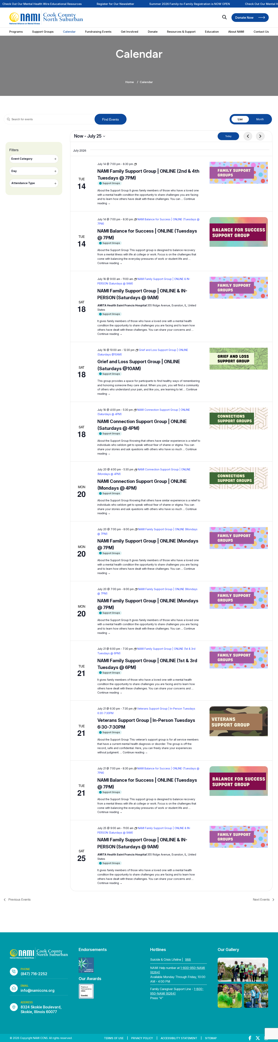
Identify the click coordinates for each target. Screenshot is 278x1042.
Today (228, 136)
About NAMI (236, 31)
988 (188, 959)
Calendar (69, 31)
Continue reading (109, 263)
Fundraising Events (98, 31)
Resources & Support (181, 31)
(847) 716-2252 (34, 974)
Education (212, 31)
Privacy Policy (142, 1038)
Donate (153, 31)
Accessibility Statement (179, 1038)
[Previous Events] (248, 136)
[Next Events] (260, 136)
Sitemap (211, 1038)
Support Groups (43, 31)
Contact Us (261, 31)
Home (129, 82)
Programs (16, 31)
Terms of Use (113, 1038)
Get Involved (129, 31)
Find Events (110, 119)
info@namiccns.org (37, 990)
